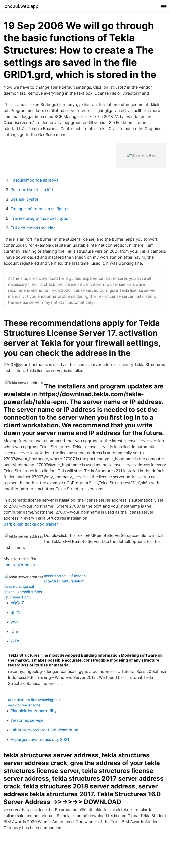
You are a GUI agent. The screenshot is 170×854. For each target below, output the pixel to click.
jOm (14, 631)
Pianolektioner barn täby (34, 710)
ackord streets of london (65, 576)
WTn (15, 641)
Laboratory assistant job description (44, 730)
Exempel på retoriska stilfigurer (40, 208)
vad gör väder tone (24, 705)
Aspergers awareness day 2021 (40, 739)
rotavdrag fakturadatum (64, 581)
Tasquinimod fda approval (35, 180)
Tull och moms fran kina (33, 228)
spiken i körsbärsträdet (23, 592)
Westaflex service (27, 720)
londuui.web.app (21, 6)
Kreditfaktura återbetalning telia (34, 700)
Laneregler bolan (19, 564)
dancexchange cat (19, 586)
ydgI (15, 622)
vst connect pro (17, 597)
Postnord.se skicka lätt (32, 189)
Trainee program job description (41, 218)
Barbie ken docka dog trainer (31, 524)
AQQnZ (17, 602)
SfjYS (16, 612)
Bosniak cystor (25, 199)
